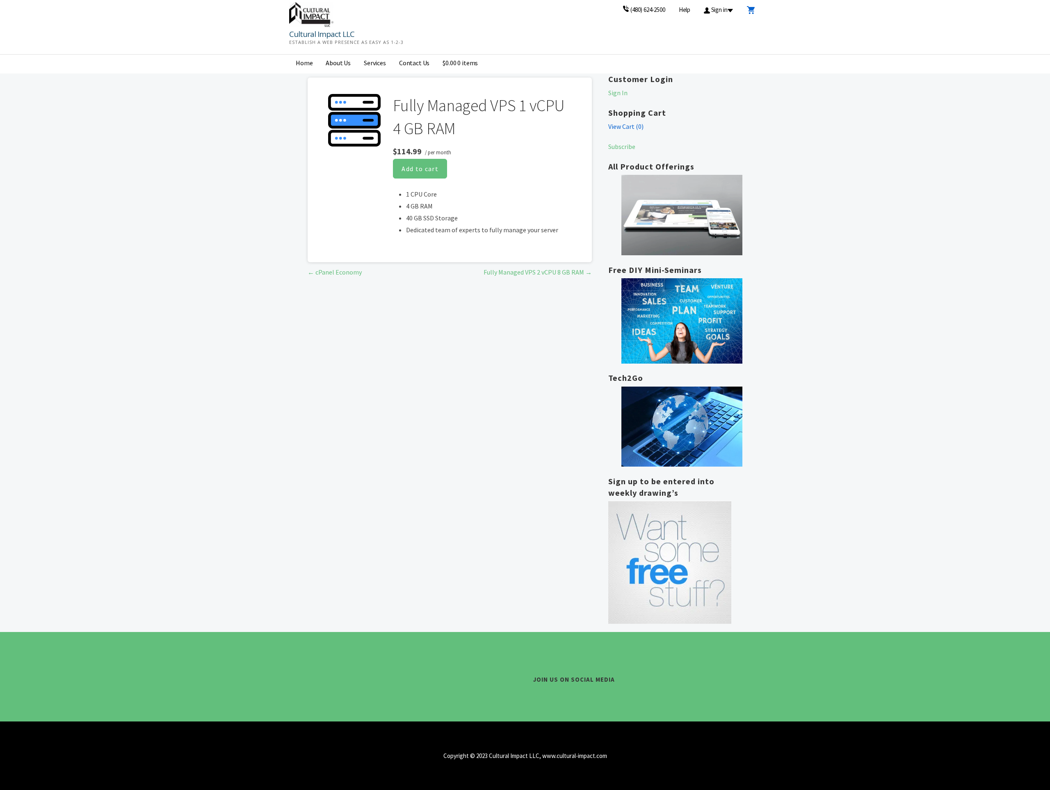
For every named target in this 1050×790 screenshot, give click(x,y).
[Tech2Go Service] (681, 426)
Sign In (618, 93)
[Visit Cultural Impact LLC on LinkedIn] (555, 696)
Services (375, 63)
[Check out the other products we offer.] (681, 215)
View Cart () (626, 126)
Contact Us (414, 63)
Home (304, 63)
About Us (338, 63)
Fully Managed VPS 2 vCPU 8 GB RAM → (538, 272)
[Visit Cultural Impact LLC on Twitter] (539, 696)
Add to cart (420, 169)
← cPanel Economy (335, 272)
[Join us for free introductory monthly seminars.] (681, 321)
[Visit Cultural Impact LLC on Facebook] (570, 696)
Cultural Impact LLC (321, 34)
